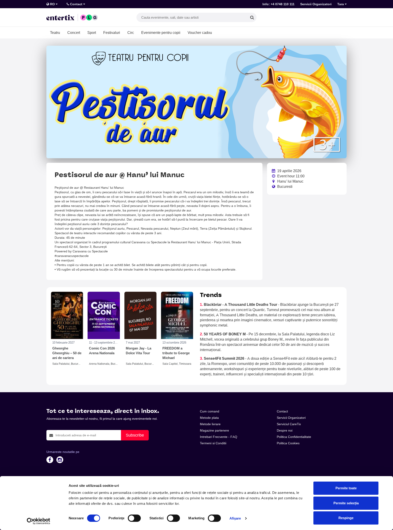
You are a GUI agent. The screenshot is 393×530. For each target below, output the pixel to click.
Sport (91, 32)
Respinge (345, 518)
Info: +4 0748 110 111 (278, 4)
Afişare (235, 518)
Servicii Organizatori (316, 4)
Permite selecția (346, 503)
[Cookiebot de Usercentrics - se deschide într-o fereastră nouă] (38, 521)
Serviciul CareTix (289, 424)
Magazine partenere (214, 430)
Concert (73, 32)
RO (52, 4)
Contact (76, 4)
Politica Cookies (288, 443)
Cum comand (209, 411)
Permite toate (346, 488)
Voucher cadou (200, 32)
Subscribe (135, 435)
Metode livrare (210, 424)
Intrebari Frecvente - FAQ (218, 437)
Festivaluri (111, 32)
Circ (130, 32)
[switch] (134, 518)
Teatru (55, 32)
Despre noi (284, 430)
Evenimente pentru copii (160, 32)
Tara (341, 4)
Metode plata (209, 418)
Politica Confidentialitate (294, 437)
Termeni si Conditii (213, 443)
